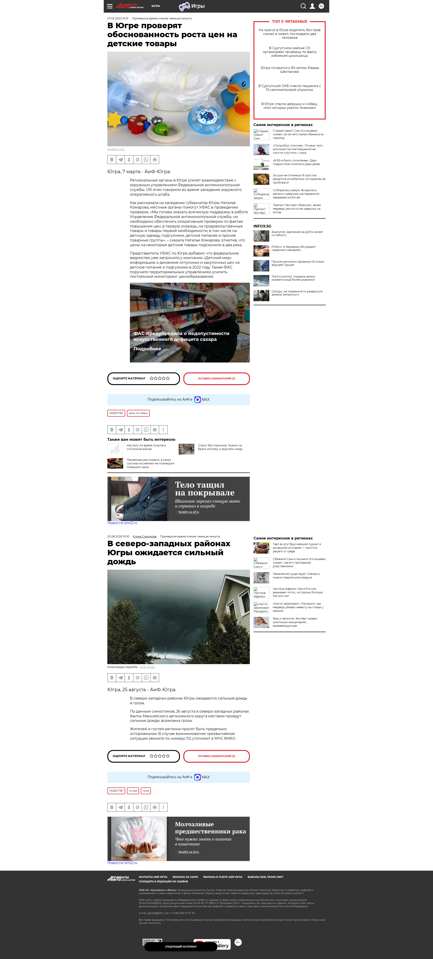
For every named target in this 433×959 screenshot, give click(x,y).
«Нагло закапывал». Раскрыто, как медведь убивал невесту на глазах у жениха (298, 607)
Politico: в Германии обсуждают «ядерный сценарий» (294, 248)
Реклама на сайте (185, 877)
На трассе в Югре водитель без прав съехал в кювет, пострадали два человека (290, 34)
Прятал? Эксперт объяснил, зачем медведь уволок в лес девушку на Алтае (297, 208)
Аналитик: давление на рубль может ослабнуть (297, 233)
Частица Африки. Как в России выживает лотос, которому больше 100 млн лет (297, 592)
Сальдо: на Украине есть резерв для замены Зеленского (297, 293)
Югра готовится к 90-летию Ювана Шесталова (290, 70)
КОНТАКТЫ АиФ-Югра (153, 877)
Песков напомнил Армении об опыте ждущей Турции (298, 263)
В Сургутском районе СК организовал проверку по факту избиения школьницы (290, 52)
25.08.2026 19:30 (118, 536)
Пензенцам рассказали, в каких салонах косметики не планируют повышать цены (151, 463)
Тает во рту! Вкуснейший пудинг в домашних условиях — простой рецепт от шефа (297, 547)
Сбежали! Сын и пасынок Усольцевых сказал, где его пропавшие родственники (299, 562)
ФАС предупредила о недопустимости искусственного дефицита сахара (181, 336)
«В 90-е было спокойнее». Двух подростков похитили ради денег (296, 162)
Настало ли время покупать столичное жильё (146, 447)
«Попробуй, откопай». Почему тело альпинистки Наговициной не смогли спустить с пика (298, 149)
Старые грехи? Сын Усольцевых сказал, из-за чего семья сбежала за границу (298, 134)
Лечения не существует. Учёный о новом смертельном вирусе (296, 575)
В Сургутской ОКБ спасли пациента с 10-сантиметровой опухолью (289, 88)
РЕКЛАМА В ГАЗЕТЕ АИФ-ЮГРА (222, 877)
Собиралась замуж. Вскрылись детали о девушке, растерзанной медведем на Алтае (296, 193)
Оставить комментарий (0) (216, 378)
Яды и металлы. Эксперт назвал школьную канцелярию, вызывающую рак (295, 622)
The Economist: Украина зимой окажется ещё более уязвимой (293, 278)
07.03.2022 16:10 (117, 18)
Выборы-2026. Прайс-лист (265, 877)
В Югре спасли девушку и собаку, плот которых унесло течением (289, 106)
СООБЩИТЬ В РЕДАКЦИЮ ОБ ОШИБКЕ (163, 881)
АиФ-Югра (147, 667)
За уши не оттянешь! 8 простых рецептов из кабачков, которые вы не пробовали (299, 179)
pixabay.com (116, 149)
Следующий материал (181, 946)
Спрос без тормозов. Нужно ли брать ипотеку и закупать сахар (220, 447)
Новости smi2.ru (122, 523)
